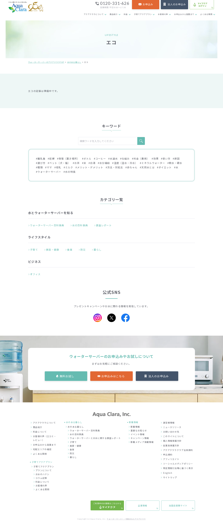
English (167, 472)
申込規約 (167, 454)
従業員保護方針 (171, 445)
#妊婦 (51, 158)
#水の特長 (69, 171)
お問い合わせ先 (171, 431)
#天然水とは (147, 167)
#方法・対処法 (114, 167)
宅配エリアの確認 (42, 449)
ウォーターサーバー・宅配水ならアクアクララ (126, 519)
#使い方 (165, 158)
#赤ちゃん (131, 167)
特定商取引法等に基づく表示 (178, 468)
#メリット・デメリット (89, 167)
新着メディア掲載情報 (142, 441)
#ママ (48, 167)
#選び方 (40, 163)
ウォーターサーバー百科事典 (47, 225)
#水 (176, 167)
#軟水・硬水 (174, 163)
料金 (126, 14)
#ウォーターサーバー (48, 171)
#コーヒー (100, 158)
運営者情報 (169, 422)
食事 (69, 249)
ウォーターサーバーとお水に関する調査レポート (95, 438)
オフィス (35, 274)
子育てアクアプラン (143, 14)
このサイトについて (173, 436)
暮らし (97, 249)
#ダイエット (164, 167)
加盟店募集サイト (178, 505)
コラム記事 (41, 477)
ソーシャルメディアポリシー (178, 463)
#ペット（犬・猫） (59, 163)
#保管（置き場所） (68, 158)
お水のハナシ (42, 474)
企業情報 (142, 505)
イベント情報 (138, 434)
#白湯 (91, 163)
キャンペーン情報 (140, 438)
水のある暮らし (74, 62)
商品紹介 (114, 14)
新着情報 (135, 426)
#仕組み (125, 158)
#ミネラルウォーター (152, 163)
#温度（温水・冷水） (124, 163)
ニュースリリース (172, 427)
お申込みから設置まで (184, 14)
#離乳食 (40, 158)
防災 (83, 249)
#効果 (155, 158)
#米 (84, 163)
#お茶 (76, 163)
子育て (34, 249)
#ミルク (68, 167)
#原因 (176, 158)
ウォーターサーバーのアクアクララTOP (46, 62)
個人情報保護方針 (172, 440)
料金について (40, 431)
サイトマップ (170, 477)
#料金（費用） (140, 158)
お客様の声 (163, 14)
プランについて (43, 470)
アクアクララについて (94, 14)
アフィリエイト (171, 459)
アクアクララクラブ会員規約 (178, 450)
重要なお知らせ (139, 430)
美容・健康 (52, 249)
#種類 (39, 167)
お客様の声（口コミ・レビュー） (44, 438)
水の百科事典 (80, 225)
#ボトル (86, 158)
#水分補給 (104, 163)
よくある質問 (206, 14)
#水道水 (113, 158)
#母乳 (57, 167)
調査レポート (104, 225)
